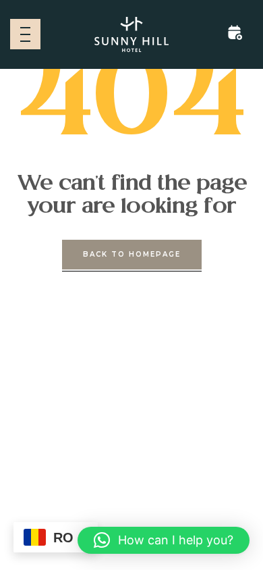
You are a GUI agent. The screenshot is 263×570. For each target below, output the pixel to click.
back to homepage (132, 254)
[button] (164, 540)
